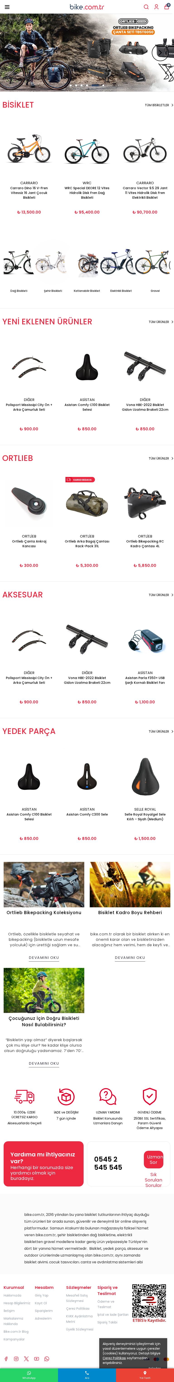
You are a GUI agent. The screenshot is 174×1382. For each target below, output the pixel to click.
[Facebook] (6, 1358)
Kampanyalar (14, 1339)
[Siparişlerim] (156, 7)
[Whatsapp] (46, 1358)
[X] (26, 1358)
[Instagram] (16, 1358)
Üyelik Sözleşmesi (79, 1329)
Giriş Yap (41, 1295)
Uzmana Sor (155, 1159)
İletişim (9, 1311)
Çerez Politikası (77, 1308)
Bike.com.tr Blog (16, 1331)
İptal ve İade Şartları (112, 1314)
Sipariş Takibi (107, 1322)
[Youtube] (36, 1358)
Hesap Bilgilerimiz (17, 1303)
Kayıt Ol (41, 1303)
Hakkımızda (12, 1295)
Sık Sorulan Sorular (153, 1180)
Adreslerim (43, 1318)
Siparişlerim (44, 1311)
